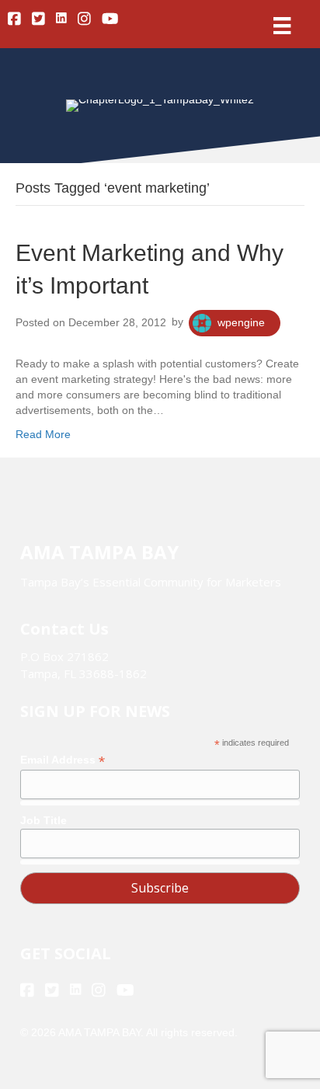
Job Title (43, 820)
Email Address (62, 760)
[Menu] (281, 25)
